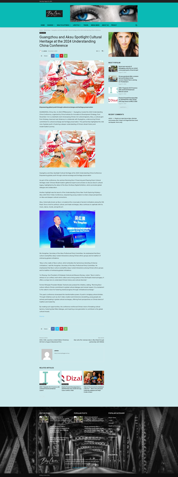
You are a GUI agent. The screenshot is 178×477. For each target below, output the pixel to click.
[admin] (40, 51)
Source (41, 316)
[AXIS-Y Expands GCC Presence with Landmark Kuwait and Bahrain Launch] (49, 378)
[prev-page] (40, 396)
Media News (47, 30)
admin (45, 51)
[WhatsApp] (65, 56)
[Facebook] (53, 56)
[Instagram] (115, 461)
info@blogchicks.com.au (79, 468)
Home (41, 30)
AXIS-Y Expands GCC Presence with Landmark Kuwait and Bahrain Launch (49, 388)
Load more (123, 107)
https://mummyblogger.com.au (61, 353)
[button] (136, 25)
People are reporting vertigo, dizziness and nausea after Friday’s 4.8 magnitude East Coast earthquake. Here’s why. (123, 120)
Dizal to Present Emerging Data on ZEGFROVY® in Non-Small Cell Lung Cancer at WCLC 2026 (71, 388)
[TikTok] (119, 461)
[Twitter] (57, 56)
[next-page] (43, 396)
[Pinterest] (61, 56)
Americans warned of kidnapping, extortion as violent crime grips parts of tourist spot (128, 68)
